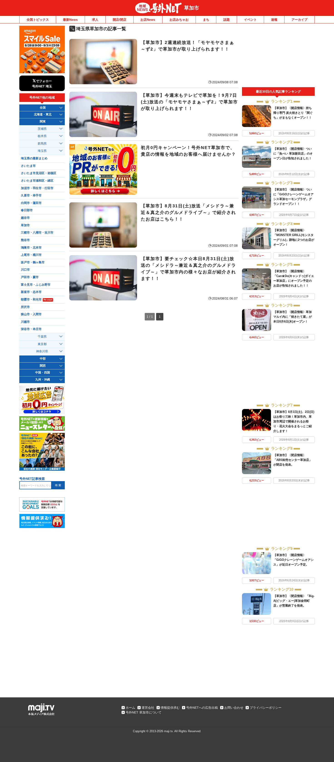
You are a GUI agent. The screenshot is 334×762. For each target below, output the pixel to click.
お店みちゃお (179, 19)
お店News (147, 19)
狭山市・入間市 (31, 314)
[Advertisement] (278, 56)
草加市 (191, 8)
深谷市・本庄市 (31, 329)
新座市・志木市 (31, 292)
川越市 (25, 321)
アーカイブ (299, 19)
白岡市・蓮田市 (31, 203)
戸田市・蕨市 (30, 277)
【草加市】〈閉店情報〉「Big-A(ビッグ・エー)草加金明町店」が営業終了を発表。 (293, 600)
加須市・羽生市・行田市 (37, 188)
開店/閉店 (119, 19)
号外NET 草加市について (144, 712)
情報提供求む (170, 707)
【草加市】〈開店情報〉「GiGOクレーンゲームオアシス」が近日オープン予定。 (293, 559)
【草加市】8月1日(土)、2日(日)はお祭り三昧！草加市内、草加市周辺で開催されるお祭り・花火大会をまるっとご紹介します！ (293, 421)
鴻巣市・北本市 (31, 247)
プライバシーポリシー (266, 707)
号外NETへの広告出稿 (202, 707)
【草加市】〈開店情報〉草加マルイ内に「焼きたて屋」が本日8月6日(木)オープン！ (292, 316)
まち (206, 19)
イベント (250, 19)
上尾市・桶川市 (31, 255)
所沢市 (25, 307)
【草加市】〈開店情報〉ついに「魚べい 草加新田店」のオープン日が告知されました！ (293, 153)
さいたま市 (28, 166)
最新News (70, 19)
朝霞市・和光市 (36, 299)
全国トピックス (38, 19)
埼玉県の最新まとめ (34, 158)
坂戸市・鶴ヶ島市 (33, 262)
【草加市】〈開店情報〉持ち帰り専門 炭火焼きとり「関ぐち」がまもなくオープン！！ (293, 112)
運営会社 (148, 707)
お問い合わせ (233, 707)
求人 (95, 19)
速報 (274, 19)
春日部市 (27, 210)
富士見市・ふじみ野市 (35, 284)
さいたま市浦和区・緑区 (37, 180)
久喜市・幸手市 (31, 195)
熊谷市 (25, 240)
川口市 (25, 269)
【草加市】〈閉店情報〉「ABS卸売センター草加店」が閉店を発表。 (292, 459)
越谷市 (25, 217)
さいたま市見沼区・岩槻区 (38, 173)
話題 (226, 19)
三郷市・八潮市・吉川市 (37, 232)
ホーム (130, 707)
